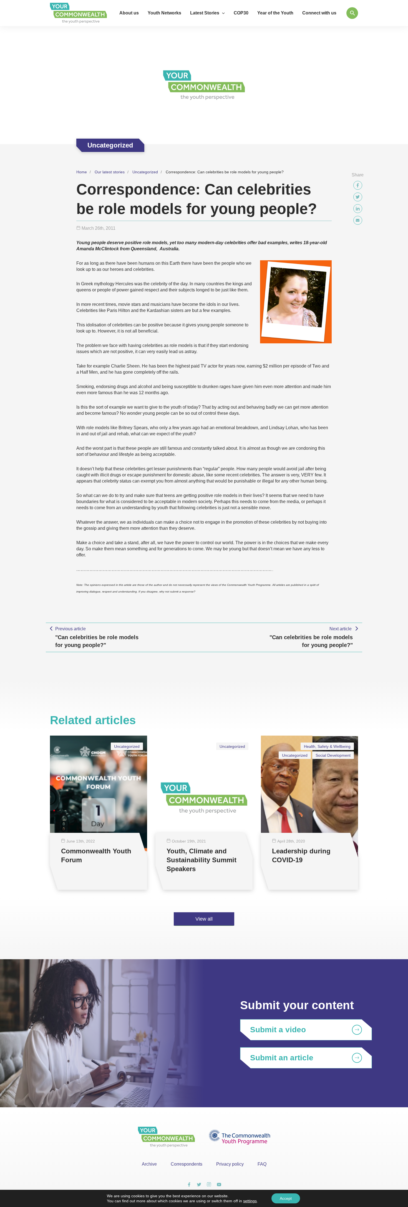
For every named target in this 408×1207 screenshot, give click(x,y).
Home (81, 172)
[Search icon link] (352, 13)
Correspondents (186, 1164)
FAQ (262, 1164)
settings (250, 1201)
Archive (149, 1164)
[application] (222, 13)
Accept (286, 1198)
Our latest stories (110, 172)
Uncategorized (145, 172)
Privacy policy (230, 1164)
